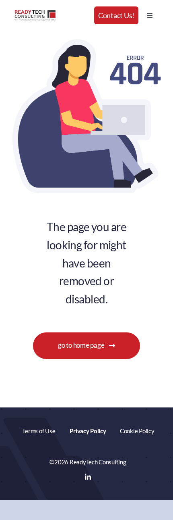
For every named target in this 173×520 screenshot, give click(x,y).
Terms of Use (38, 430)
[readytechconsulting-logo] (35, 12)
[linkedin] (88, 477)
